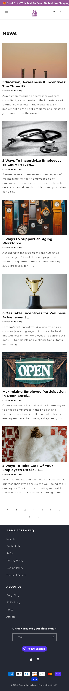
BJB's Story (13, 602)
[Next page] (38, 516)
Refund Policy (14, 568)
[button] (6, 12)
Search (10, 539)
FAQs (9, 553)
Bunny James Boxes (28, 685)
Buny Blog (12, 595)
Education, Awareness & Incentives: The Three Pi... (34, 84)
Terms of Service (16, 575)
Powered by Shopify (48, 685)
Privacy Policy (14, 560)
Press (9, 609)
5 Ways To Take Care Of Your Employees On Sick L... (27, 468)
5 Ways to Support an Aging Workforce (27, 241)
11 (30, 516)
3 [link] (33, 509)
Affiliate (11, 616)
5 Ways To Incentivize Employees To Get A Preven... (32, 163)
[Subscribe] (52, 637)
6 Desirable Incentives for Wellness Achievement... (34, 315)
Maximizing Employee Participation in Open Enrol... (34, 394)
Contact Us (13, 546)
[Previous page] (7, 509)
